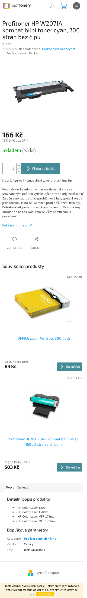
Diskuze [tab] (22, 487)
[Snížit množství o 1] (18, 171)
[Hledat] (52, 5)
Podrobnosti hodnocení (58, 49)
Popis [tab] (10, 487)
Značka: (23, 53)
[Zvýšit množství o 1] (18, 166)
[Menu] (76, 5)
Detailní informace (14, 225)
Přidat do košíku (43, 168)
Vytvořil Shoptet (48, 573)
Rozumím (45, 594)
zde (31, 595)
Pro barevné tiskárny (40, 538)
